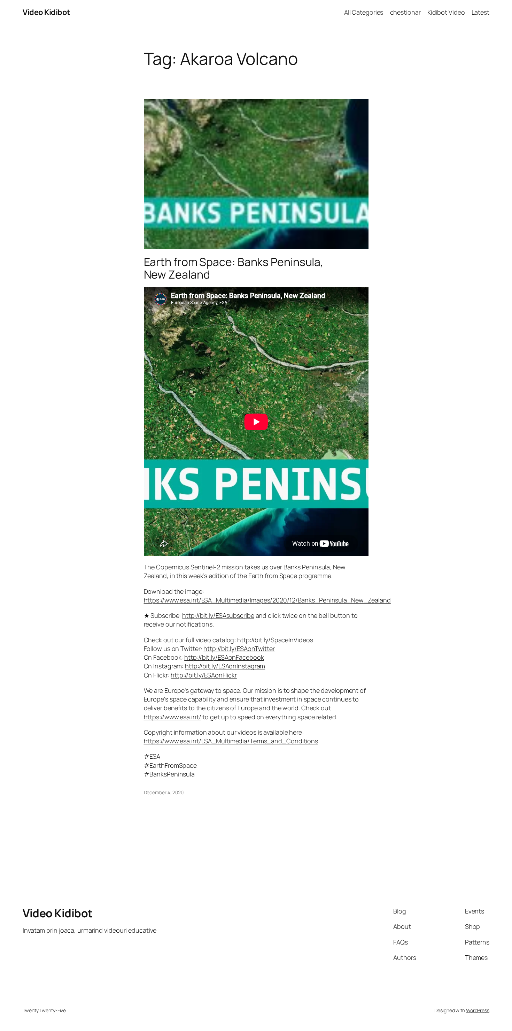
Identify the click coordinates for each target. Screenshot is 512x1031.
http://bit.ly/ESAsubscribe (218, 615)
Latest (480, 12)
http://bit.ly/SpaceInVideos (275, 640)
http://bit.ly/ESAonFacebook (224, 657)
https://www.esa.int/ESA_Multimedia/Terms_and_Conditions (231, 741)
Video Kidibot (46, 12)
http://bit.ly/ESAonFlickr (204, 675)
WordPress (477, 1010)
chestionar (405, 12)
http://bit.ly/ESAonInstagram (225, 666)
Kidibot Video (446, 12)
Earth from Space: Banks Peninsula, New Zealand (234, 268)
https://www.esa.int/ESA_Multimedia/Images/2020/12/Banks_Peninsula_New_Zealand (267, 600)
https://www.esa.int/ (172, 717)
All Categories (363, 12)
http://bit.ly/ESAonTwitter (238, 648)
